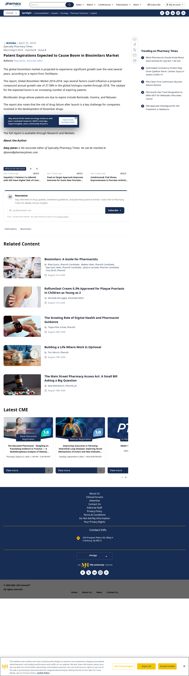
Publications (11, 228)
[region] (94, 666)
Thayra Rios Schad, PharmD (61, 327)
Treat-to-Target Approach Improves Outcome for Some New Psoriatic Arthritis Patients (65, 179)
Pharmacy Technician (79, 13)
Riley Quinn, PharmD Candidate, (64, 264)
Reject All (146, 666)
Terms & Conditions (95, 514)
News (99, 592)
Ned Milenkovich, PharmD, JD (62, 385)
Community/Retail (41, 13)
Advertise (94, 500)
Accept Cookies (167, 666)
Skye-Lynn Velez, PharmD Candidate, (64, 267)
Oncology (64, 13)
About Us (94, 493)
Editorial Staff (94, 507)
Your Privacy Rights (94, 521)
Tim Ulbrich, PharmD (58, 352)
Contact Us (94, 504)
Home (74, 592)
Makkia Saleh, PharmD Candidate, (98, 264)
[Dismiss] (75, 118)
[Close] (184, 666)
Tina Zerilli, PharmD (55, 270)
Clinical (9, 13)
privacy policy (63, 216)
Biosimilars (25, 228)
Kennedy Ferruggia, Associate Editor (66, 298)
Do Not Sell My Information (94, 518)
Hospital (54, 13)
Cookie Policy (43, 673)
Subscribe (113, 210)
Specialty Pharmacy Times (18, 46)
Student (94, 13)
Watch (90, 4)
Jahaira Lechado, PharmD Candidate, (101, 267)
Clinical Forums (94, 497)
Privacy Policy (94, 511)
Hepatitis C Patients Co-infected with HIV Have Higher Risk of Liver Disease (21, 179)
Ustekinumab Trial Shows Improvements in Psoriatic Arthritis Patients (109, 179)
